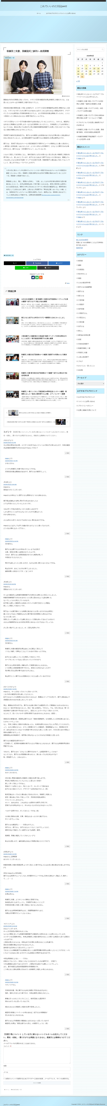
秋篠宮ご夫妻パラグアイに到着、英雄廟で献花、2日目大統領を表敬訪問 (90, 131)
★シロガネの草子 (82, 240)
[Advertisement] (53, 29)
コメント (7, 1046)
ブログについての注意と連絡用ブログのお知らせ (90, 124)
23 (78, 74)
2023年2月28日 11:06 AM (10, 926)
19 (90, 71)
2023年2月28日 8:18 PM (11, 770)
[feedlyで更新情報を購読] (37, 277)
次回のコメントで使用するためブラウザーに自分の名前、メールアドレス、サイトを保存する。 (37, 1078)
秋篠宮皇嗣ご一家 (9, 255)
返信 (68, 453)
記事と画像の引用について (87, 410)
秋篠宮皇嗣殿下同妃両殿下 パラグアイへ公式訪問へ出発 (90, 138)
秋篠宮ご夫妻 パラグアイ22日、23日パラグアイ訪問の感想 (90, 109)
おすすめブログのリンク (86, 397)
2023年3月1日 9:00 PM (10, 584)
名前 (5, 1066)
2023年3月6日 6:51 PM (10, 442)
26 (90, 74)
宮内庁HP (79, 248)
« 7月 (78, 81)
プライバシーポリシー (85, 406)
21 (98, 71)
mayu (7, 458)
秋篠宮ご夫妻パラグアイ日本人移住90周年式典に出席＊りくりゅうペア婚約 (90, 117)
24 (82, 74)
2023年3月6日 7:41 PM (11, 460)
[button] (48, 268)
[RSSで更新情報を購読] (40, 277)
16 (78, 71)
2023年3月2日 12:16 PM (11, 541)
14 (98, 68)
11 (86, 68)
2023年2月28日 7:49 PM (10, 689)
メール (6, 1072)
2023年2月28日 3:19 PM (10, 854)
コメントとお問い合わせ (86, 401)
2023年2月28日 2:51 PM (11, 982)
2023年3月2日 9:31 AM (11, 640)
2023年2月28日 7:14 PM (11, 891)
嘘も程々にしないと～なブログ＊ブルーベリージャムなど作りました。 (90, 95)
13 (94, 68)
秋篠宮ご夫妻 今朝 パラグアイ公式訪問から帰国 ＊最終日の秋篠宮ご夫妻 (90, 102)
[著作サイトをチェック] (33, 277)
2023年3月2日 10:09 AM (10, 484)
